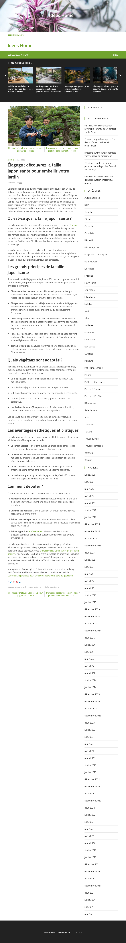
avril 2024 (89, 666)
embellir (18, 586)
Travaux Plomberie (94, 446)
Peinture (89, 361)
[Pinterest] (17, 582)
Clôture (88, 219)
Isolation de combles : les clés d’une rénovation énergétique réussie (99, 180)
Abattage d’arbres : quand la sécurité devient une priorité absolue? (105, 89)
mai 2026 (89, 489)
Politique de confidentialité (57, 932)
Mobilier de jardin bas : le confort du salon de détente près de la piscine (20, 89)
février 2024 (90, 680)
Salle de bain (91, 410)
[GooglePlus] (14, 582)
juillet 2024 (90, 645)
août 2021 (90, 892)
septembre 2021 (93, 885)
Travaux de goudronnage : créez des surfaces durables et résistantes (100, 142)
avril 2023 (89, 751)
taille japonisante (52, 586)
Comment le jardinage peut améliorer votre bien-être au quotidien (40, 575)
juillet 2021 (90, 900)
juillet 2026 (90, 475)
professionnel (35, 531)
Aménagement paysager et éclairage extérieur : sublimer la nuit (77, 89)
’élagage (74, 225)
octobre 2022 (91, 793)
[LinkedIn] (20, 582)
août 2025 (90, 552)
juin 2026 (89, 482)
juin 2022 (89, 822)
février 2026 (90, 510)
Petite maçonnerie (94, 368)
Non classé (90, 346)
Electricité (89, 268)
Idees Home (20, 45)
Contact (78, 932)
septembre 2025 (93, 545)
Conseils (89, 226)
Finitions (89, 276)
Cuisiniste (89, 233)
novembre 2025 (92, 531)
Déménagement (93, 247)
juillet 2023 (90, 730)
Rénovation (90, 403)
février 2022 (90, 850)
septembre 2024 (93, 630)
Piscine (88, 375)
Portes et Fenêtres (94, 396)
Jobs (87, 318)
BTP (87, 205)
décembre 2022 (92, 779)
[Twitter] (11, 582)
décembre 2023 (92, 694)
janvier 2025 (90, 602)
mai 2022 (89, 829)
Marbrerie (89, 332)
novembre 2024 (92, 616)
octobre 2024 (91, 623)
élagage (11, 586)
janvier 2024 (90, 687)
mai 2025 (89, 574)
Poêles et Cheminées (95, 382)
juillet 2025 (90, 560)
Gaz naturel (90, 290)
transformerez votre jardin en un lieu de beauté (43, 552)
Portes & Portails (93, 389)
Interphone (90, 297)
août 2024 (90, 637)
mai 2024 (89, 659)
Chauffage (90, 212)
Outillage (89, 353)
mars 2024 (90, 673)
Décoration (90, 240)
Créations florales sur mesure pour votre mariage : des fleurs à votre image (100, 166)
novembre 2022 (92, 786)
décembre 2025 (92, 524)
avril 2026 (89, 496)
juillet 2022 (90, 815)
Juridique (89, 325)
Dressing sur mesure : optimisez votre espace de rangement (100, 154)
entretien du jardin (30, 586)
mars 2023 (90, 758)
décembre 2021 (92, 864)
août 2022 (90, 807)
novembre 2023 (92, 701)
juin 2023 (89, 737)
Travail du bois (92, 438)
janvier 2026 (90, 517)
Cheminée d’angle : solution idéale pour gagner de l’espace (25, 149)
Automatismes (92, 198)
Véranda (89, 453)
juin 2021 (89, 907)
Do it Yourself (91, 261)
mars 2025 (90, 588)
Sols (87, 417)
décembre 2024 (92, 609)
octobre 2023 (91, 708)
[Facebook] (8, 582)
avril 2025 (89, 581)
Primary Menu (17, 35)
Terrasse (89, 424)
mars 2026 (90, 503)
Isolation (89, 304)
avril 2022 (89, 836)
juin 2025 (89, 567)
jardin (41, 586)
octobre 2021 (91, 878)
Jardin (11, 160)
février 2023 (90, 765)
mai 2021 (89, 914)
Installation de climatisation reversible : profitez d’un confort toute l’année (100, 129)
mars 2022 (90, 843)
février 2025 (90, 595)
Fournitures (90, 283)
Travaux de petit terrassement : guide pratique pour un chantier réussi (62, 149)
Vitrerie (88, 460)
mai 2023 (89, 744)
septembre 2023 (93, 715)
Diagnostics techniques (96, 254)
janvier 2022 (90, 857)
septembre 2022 (93, 800)
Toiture (88, 431)
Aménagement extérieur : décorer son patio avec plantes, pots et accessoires (48, 89)
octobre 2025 (91, 538)
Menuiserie (90, 339)
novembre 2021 (92, 871)
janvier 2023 (90, 772)
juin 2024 (89, 652)
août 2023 (90, 722)
